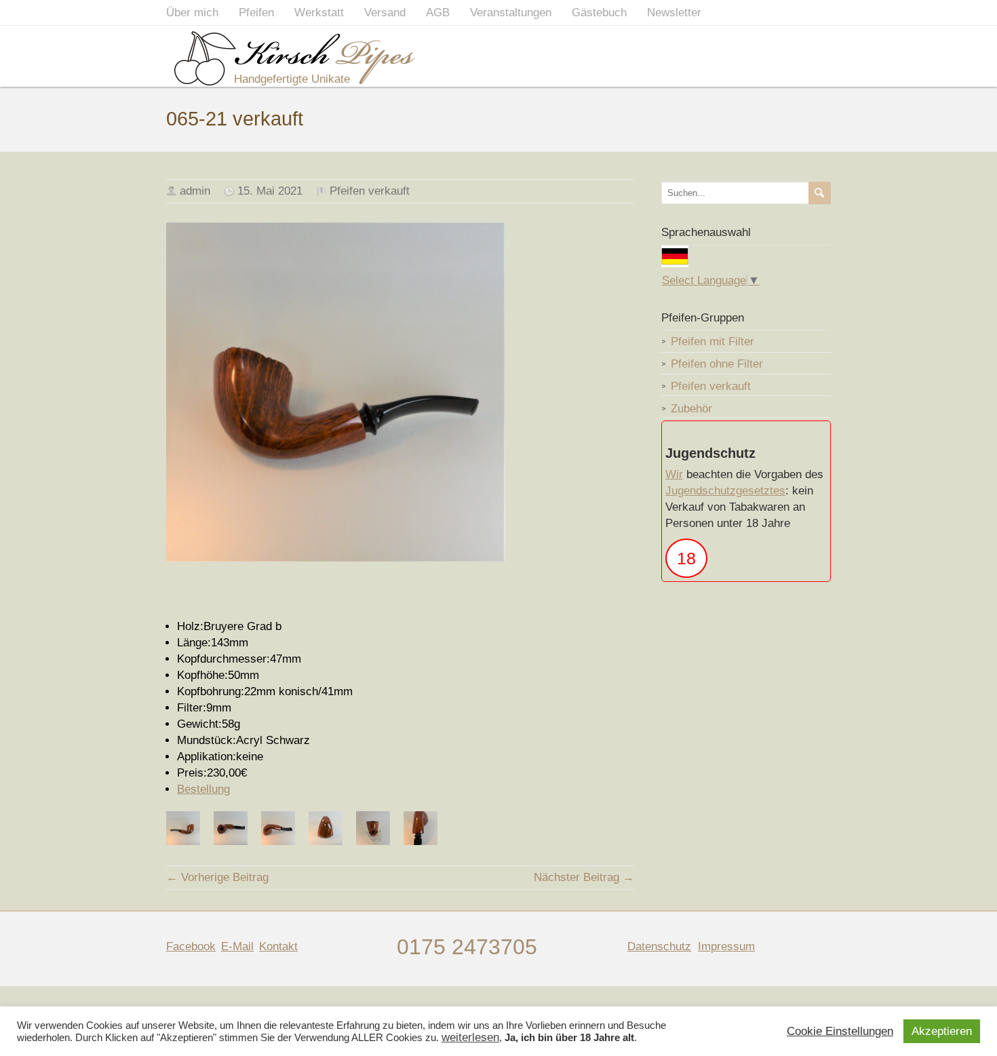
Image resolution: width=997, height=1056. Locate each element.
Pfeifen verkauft (370, 190)
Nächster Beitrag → (584, 877)
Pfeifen (256, 12)
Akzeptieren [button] (942, 1031)
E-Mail (237, 946)
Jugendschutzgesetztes (725, 490)
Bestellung (203, 789)
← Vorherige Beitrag (217, 877)
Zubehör (691, 408)
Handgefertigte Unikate (292, 79)
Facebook (191, 946)
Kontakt (278, 946)
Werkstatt (319, 12)
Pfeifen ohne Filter (717, 363)
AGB (438, 12)
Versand (385, 12)
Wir (674, 474)
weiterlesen (470, 1038)
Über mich (192, 12)
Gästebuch (599, 12)
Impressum (726, 946)
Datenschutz (659, 946)
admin (195, 190)
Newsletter (674, 12)
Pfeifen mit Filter (712, 341)
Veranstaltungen (510, 12)
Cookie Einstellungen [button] (840, 1031)
